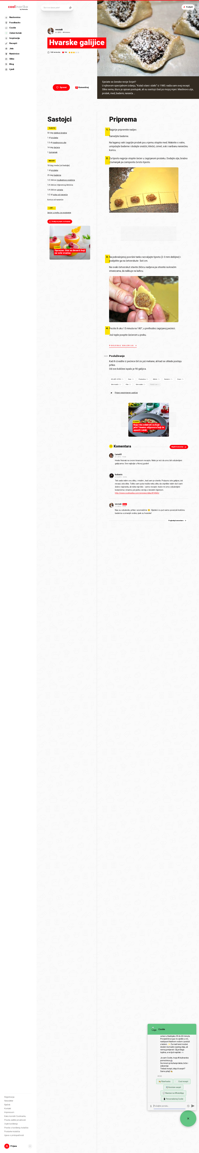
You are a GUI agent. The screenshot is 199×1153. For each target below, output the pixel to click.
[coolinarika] (18, 7)
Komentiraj (82, 87)
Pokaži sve (153, 384)
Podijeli (189, 7)
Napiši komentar (177, 447)
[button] (18, 43)
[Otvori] (30, 1146)
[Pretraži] (70, 8)
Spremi (63, 87)
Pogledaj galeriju (121, 345)
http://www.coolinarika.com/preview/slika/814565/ (137, 493)
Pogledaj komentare (175, 520)
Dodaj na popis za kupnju (61, 221)
